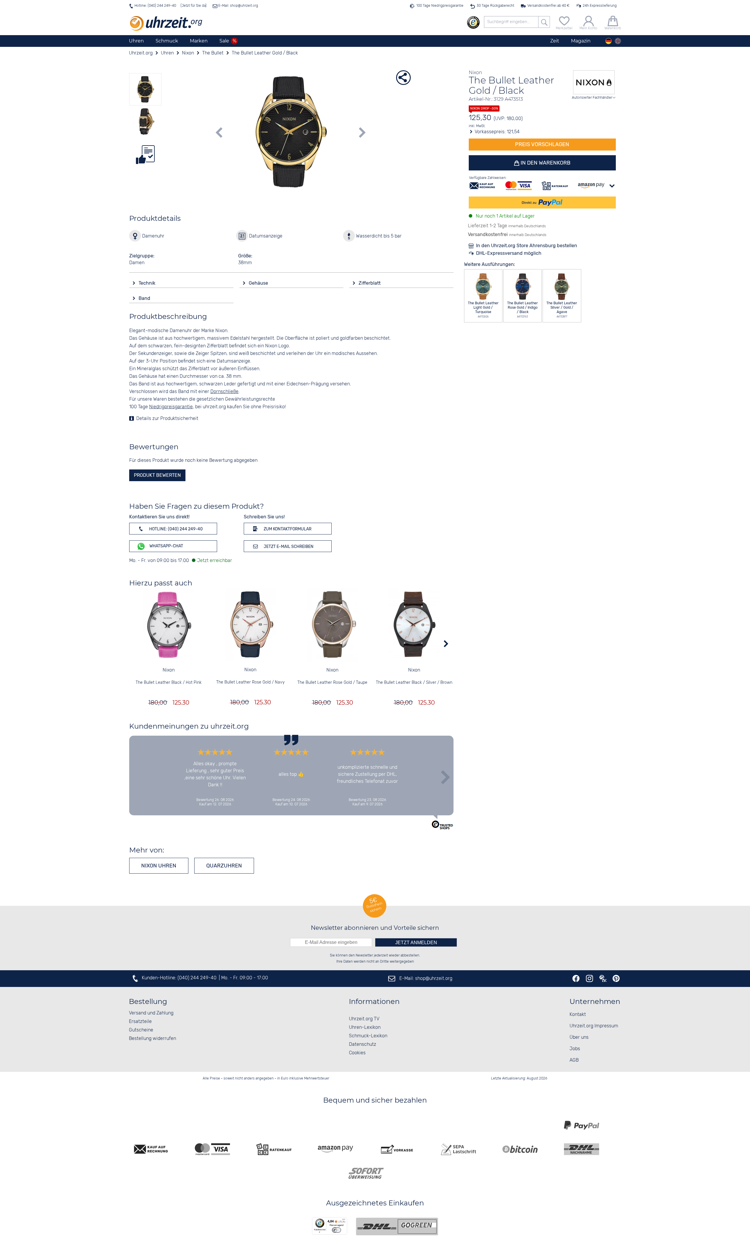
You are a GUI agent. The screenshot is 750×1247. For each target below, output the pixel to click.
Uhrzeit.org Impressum (594, 1026)
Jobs (575, 1049)
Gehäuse (259, 283)
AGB (574, 1060)
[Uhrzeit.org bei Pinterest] (616, 978)
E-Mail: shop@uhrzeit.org (237, 6)
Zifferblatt (370, 283)
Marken (199, 41)
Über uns (579, 1037)
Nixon (169, 670)
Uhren (136, 41)
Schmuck (167, 41)
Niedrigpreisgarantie (171, 407)
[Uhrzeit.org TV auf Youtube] (602, 978)
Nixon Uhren (158, 865)
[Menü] (343, 1220)
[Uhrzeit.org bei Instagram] (589, 978)
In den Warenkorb (544, 163)
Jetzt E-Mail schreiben (288, 546)
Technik (147, 283)
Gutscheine (141, 1030)
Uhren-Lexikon (365, 1027)
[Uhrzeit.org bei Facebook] (576, 978)
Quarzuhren (224, 865)
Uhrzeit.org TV (364, 1019)
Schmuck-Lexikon (368, 1036)
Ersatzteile (140, 1022)
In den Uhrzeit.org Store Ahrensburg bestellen (526, 245)
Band (145, 298)
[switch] (336, 1230)
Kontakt (578, 1015)
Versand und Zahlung (151, 1013)
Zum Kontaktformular (287, 529)
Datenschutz (362, 1044)
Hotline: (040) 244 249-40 (155, 6)
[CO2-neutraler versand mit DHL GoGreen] (397, 1226)
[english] (618, 41)
